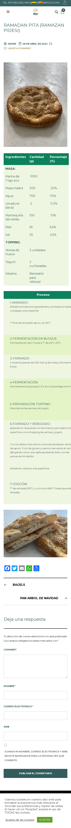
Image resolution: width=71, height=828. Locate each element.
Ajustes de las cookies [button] (19, 819)
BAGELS (19, 584)
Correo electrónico (18, 706)
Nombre (10, 686)
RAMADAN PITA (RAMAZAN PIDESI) (34, 28)
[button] (8, 11)
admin (12, 43)
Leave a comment (19, 48)
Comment (10, 649)
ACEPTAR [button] (44, 819)
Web (6, 726)
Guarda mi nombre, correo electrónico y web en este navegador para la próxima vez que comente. (36, 756)
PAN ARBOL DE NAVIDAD (39, 598)
